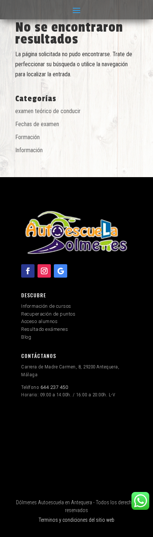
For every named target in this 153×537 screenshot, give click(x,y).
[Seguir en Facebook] (28, 271)
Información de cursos (46, 306)
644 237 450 (54, 387)
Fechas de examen (37, 124)
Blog (26, 337)
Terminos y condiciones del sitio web (76, 520)
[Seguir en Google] (60, 271)
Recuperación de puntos (48, 314)
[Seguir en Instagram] (44, 271)
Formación (27, 137)
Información (29, 150)
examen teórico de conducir (48, 111)
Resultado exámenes (44, 329)
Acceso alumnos (39, 321)
